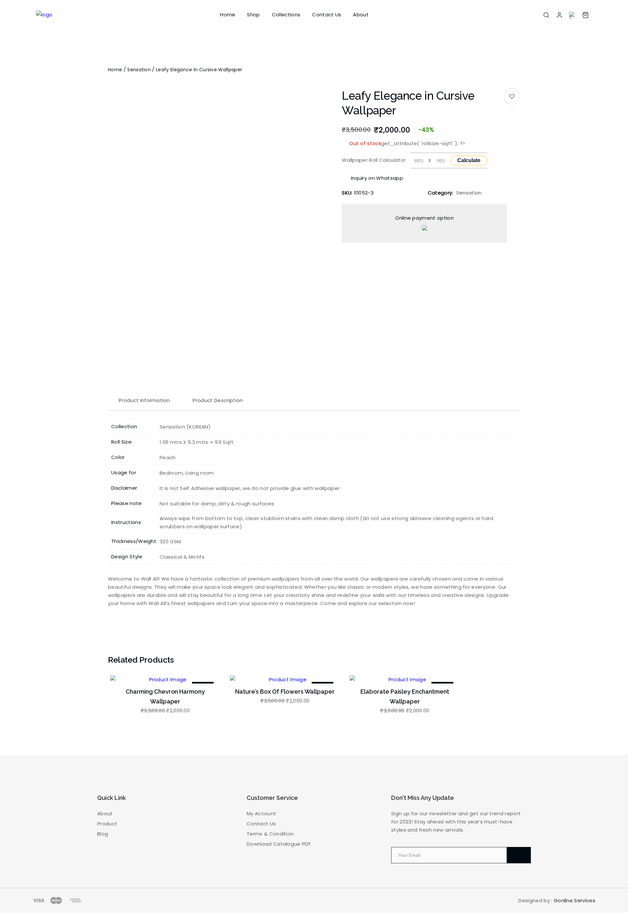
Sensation (139, 69)
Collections (286, 14)
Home (227, 14)
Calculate (468, 160)
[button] (512, 96)
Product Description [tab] (218, 400)
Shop (253, 14)
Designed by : (556, 900)
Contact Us (326, 14)
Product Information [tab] (144, 400)
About (361, 14)
